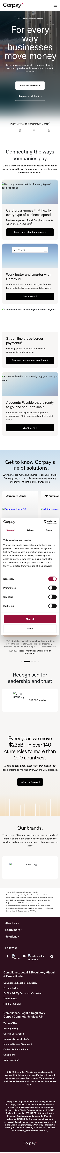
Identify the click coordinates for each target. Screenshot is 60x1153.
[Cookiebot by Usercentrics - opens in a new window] (44, 522)
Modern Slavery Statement (17, 1044)
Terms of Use (10, 998)
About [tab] (49, 530)
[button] (30, 923)
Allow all (30, 619)
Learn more (29, 296)
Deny (30, 628)
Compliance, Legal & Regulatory (20, 982)
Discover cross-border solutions (29, 360)
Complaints (9, 1054)
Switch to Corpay (29, 782)
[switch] (52, 587)
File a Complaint (12, 1003)
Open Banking (10, 1059)
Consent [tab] (10, 530)
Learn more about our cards (29, 232)
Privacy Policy (10, 988)
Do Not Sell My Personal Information (22, 993)
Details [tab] (30, 530)
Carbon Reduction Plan (15, 1049)
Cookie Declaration (13, 1033)
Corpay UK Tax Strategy (16, 1038)
